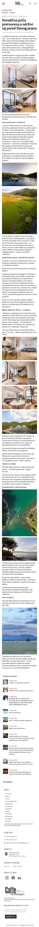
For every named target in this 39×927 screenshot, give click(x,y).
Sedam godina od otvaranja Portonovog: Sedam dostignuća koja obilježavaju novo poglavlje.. (21, 738)
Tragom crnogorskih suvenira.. (19, 683)
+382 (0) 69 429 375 (11, 839)
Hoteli (7, 799)
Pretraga (8, 814)
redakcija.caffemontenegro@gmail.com (17, 843)
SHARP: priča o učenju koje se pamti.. (21, 691)
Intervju (8, 821)
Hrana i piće (9, 804)
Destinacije (9, 806)
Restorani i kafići (11, 801)
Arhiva (7, 811)
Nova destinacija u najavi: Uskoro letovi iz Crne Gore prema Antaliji (18, 824)
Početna (5, 13)
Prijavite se (10, 916)
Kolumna (8, 819)
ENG (35, 3)
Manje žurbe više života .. (17, 728)
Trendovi (8, 809)
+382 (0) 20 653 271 (11, 836)
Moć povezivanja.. (15, 712)
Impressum (9, 816)
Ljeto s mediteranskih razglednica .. (21, 720)
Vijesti (12, 13)
